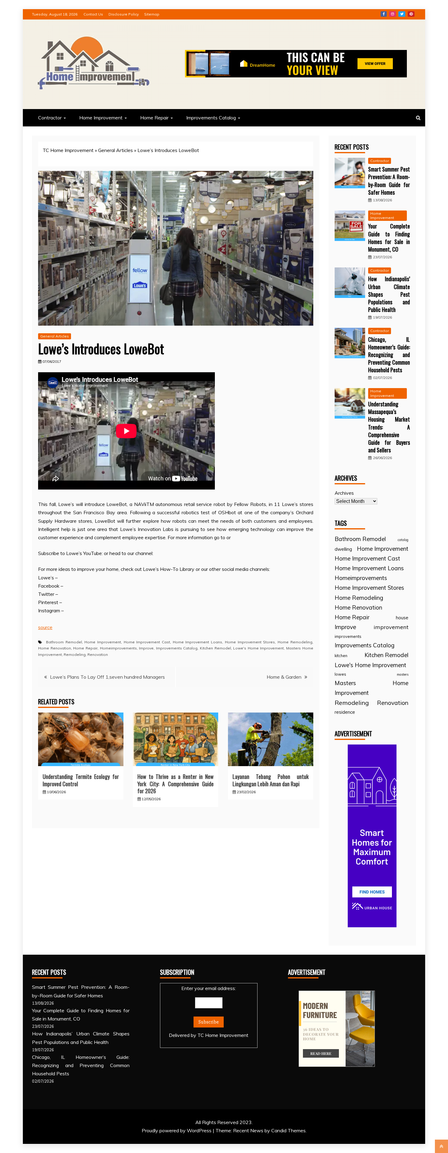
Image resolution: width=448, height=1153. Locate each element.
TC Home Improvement (68, 150)
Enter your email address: (208, 1011)
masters (402, 674)
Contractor (50, 118)
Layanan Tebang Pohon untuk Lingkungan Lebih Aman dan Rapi (271, 780)
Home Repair (154, 118)
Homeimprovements (118, 648)
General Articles (115, 150)
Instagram (392, 14)
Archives (344, 493)
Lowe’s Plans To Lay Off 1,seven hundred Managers (107, 677)
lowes (340, 674)
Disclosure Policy (123, 14)
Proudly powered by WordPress (177, 1130)
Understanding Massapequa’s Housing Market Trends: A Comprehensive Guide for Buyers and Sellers (389, 427)
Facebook (384, 14)
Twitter (401, 14)
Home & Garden (284, 677)
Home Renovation (54, 648)
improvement (391, 627)
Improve (146, 648)
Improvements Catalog (211, 118)
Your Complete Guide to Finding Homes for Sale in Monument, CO (389, 237)
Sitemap (151, 14)
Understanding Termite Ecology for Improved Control (81, 780)
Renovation (97, 654)
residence (345, 712)
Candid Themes (288, 1130)
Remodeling (75, 654)
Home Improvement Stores (250, 642)
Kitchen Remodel (215, 648)
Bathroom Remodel (64, 642)
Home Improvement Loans (197, 642)
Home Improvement (101, 118)
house (402, 618)
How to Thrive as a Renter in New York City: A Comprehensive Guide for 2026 (175, 784)
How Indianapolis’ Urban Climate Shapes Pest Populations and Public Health (389, 294)
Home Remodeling (295, 642)
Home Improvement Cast (147, 642)
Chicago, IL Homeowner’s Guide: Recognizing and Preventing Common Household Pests (389, 354)
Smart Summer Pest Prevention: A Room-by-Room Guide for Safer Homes (389, 180)
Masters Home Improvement (371, 687)
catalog (403, 540)
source (45, 627)
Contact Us (93, 14)
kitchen (341, 655)
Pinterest (411, 14)
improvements (348, 636)
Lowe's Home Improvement (258, 648)
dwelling (343, 549)
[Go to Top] (441, 1146)
